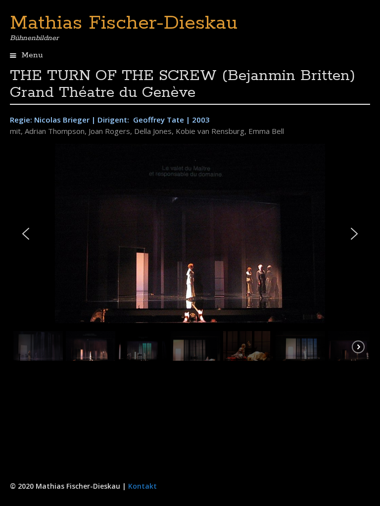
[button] (26, 234)
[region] (190, 255)
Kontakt (142, 486)
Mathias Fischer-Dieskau (124, 23)
